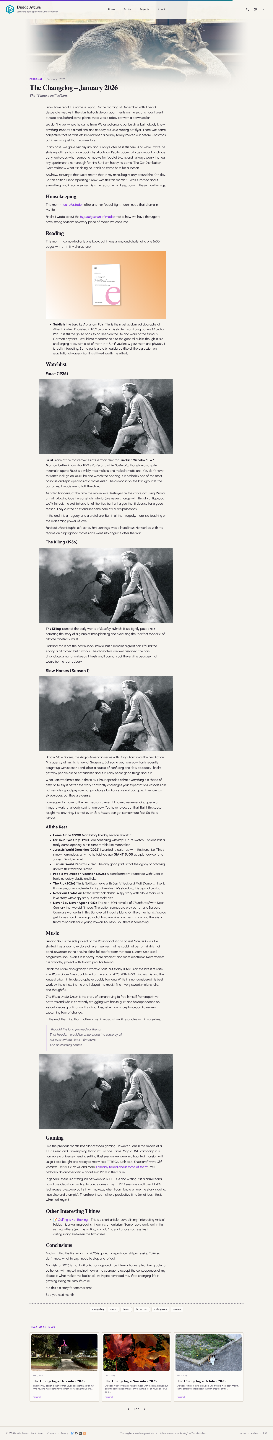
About (161, 9)
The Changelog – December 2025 (59, 1381)
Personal (36, 79)
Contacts (51, 1433)
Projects (144, 9)
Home (111, 9)
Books (127, 9)
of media (97, 217)
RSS (265, 1433)
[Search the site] (247, 9)
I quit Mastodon (72, 204)
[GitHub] (76, 1433)
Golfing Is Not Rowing (73, 1219)
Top (136, 1409)
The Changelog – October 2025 (201, 1381)
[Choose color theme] (255, 9)
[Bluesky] (72, 1433)
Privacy (64, 1433)
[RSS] (84, 1433)
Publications (37, 1433)
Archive (254, 1433)
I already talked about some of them (121, 1167)
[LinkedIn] (80, 1433)
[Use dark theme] (263, 9)
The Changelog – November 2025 (131, 1381)
